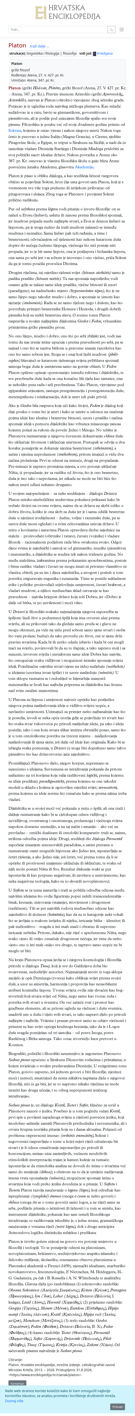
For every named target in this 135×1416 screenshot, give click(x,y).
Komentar (17, 1384)
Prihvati (117, 1407)
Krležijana (104, 53)
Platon (17, 45)
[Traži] (111, 29)
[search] (122, 29)
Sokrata (14, 131)
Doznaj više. (14, 1400)
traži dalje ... (39, 46)
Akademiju (84, 168)
